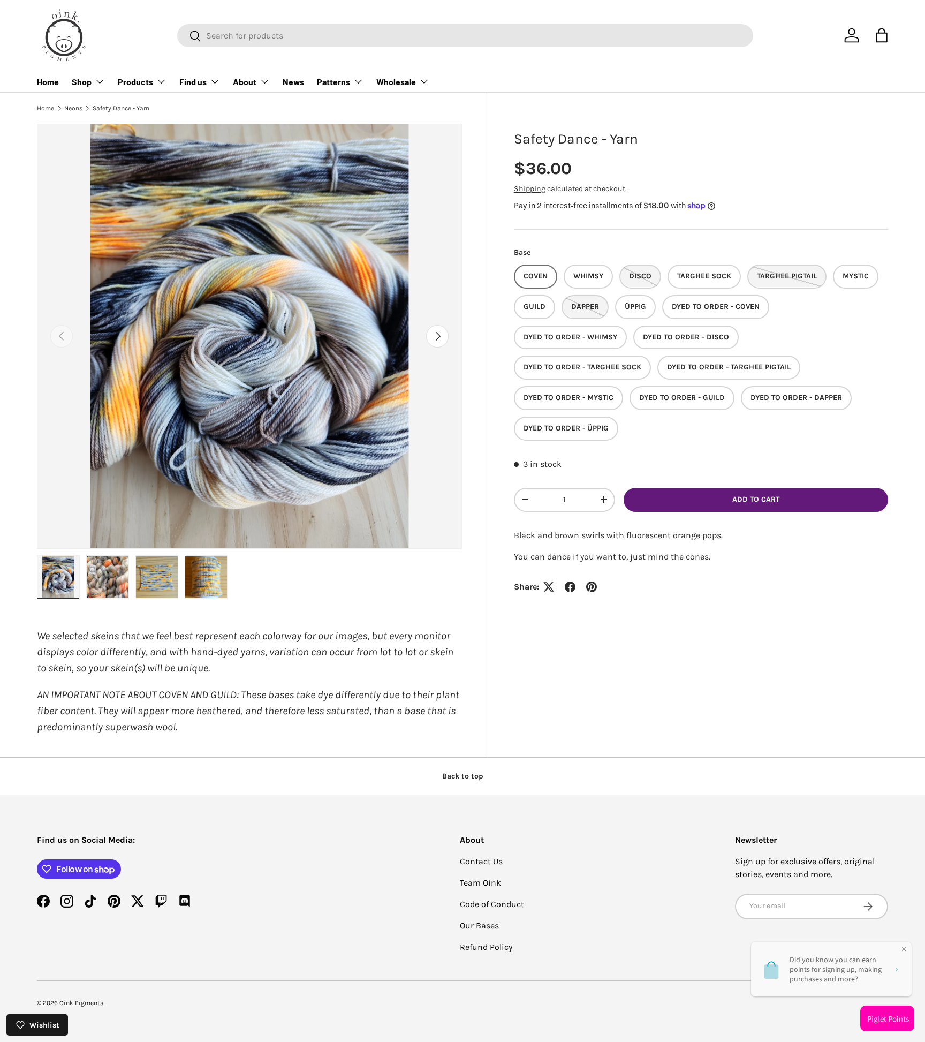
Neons (73, 108)
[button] (881, 35)
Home (48, 82)
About (244, 82)
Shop (82, 82)
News (293, 82)
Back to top (462, 776)
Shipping (529, 188)
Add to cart (755, 499)
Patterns (333, 82)
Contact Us (481, 861)
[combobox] (465, 35)
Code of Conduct (492, 904)
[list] (249, 336)
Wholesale (396, 82)
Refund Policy (486, 947)
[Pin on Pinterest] (591, 587)
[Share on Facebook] (570, 587)
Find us (193, 82)
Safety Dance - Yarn (121, 108)
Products (135, 82)
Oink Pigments (81, 1003)
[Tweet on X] (548, 587)
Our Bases (479, 925)
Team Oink (480, 883)
